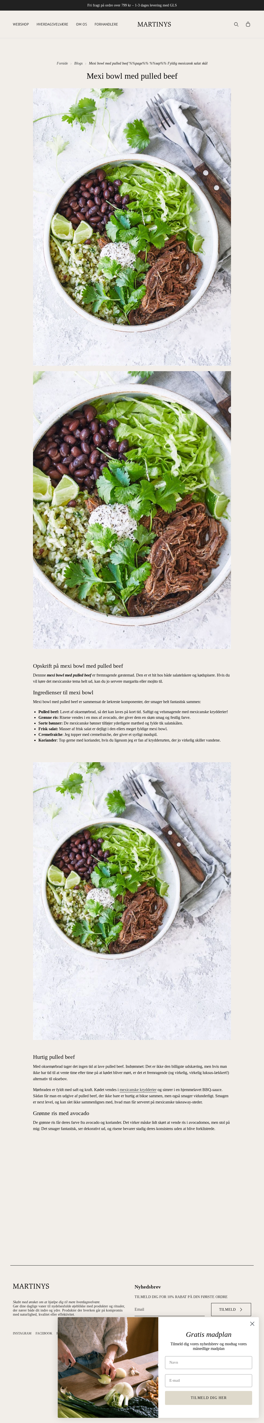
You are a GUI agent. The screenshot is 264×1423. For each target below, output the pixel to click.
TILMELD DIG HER (209, 1398)
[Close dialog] (252, 1323)
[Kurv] (248, 24)
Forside (62, 63)
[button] (21, 24)
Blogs (78, 63)
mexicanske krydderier (138, 1089)
